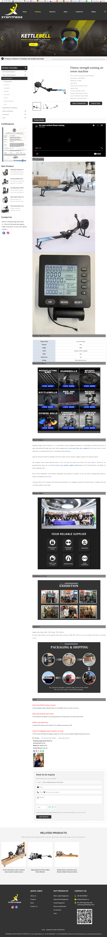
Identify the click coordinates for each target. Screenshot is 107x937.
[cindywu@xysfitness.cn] (34, 751)
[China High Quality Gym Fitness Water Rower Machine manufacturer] (40, 854)
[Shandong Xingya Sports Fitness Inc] (12, 11)
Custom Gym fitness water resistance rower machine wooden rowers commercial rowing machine (14, 871)
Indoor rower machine (64, 738)
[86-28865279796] (43, 751)
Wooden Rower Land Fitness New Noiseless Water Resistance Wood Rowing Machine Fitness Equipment (66, 871)
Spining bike (7, 88)
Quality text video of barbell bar (55, 929)
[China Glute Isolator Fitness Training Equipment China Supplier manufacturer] (5, 199)
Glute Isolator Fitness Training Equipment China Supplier (17, 197)
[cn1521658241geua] (41, 751)
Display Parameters (79, 103)
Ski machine (7, 84)
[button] (53, 54)
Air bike (6, 97)
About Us (52, 11)
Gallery (93, 11)
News (65, 11)
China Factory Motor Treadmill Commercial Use (17, 206)
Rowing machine (78, 59)
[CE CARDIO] (14, 144)
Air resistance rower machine (49, 738)
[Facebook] (3, 232)
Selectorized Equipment (9, 71)
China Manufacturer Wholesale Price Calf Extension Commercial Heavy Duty (17, 187)
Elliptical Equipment (9, 101)
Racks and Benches (8, 111)
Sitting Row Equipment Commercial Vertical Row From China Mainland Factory (17, 169)
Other (5, 104)
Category (60, 59)
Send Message (43, 817)
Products (38, 11)
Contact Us (79, 11)
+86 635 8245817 (7, 1)
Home (24, 11)
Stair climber (7, 94)
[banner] (53, 38)
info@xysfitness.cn (18, 1)
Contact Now (95, 103)
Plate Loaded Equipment (9, 75)
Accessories (6, 114)
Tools (4, 117)
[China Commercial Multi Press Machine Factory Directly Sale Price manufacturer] (5, 181)
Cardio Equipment (68, 59)
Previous (2, 141)
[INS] (7, 232)
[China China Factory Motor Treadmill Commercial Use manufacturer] (5, 208)
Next (26, 141)
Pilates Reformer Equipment (10, 107)
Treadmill (6, 91)
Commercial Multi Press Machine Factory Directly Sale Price (17, 178)
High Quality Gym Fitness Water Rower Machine (40, 871)
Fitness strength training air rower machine (53, 782)
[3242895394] (36, 751)
